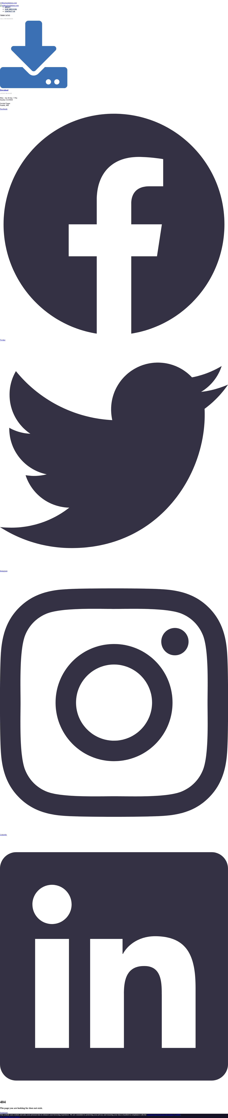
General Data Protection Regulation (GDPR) (163, 1115)
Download (4, 90)
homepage (4, 1113)
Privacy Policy (14, 1117)
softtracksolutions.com (8, 3)
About (7, 7)
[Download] (33, 87)
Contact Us (10, 11)
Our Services (11, 9)
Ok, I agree (4, 1117)
